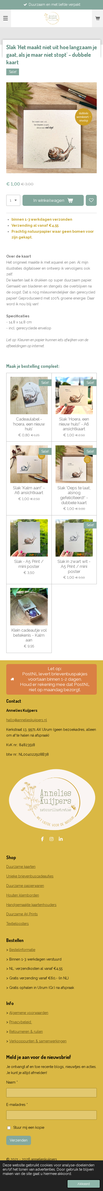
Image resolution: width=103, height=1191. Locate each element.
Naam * (12, 1082)
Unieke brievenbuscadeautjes (30, 876)
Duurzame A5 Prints (22, 914)
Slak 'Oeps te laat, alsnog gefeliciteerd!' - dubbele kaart (74, 495)
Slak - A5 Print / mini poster (29, 564)
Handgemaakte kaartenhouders (31, 905)
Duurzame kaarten (21, 867)
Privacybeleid (20, 1022)
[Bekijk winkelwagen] (97, 18)
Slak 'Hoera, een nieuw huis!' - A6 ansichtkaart (74, 424)
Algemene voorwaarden (28, 1013)
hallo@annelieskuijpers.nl (26, 720)
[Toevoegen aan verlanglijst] (91, 200)
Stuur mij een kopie (28, 1127)
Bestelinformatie (22, 950)
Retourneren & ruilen (26, 1032)
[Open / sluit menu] (5, 18)
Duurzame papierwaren (25, 886)
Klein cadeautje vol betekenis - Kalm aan (29, 635)
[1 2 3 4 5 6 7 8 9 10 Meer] (13, 200)
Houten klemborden (22, 895)
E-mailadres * (17, 1105)
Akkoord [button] (84, 1184)
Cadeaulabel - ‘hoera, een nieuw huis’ (29, 424)
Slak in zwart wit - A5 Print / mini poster (74, 566)
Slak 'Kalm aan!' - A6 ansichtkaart (29, 490)
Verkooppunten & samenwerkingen (37, 1041)
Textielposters (17, 924)
